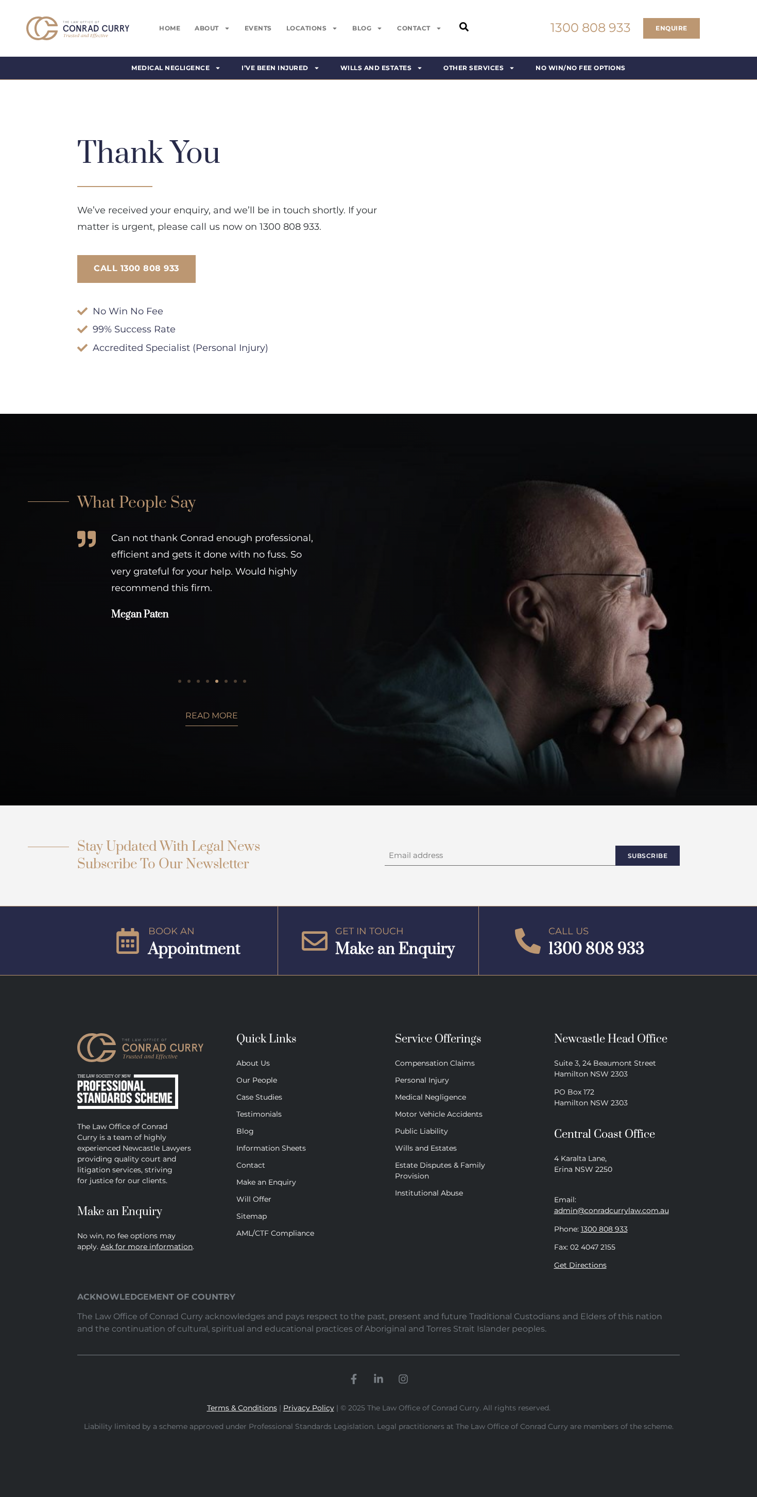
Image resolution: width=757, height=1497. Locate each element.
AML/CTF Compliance (275, 1233)
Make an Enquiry (266, 1182)
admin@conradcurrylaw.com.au (611, 1210)
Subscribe (648, 856)
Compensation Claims (435, 1063)
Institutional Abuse (429, 1193)
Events (258, 28)
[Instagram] (403, 1379)
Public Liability (421, 1131)
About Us (253, 1063)
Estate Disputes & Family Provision (440, 1170)
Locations (306, 28)
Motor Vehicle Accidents (439, 1114)
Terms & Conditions (242, 1407)
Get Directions (580, 1265)
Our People (256, 1080)
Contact (414, 28)
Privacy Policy (308, 1407)
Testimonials (259, 1114)
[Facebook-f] (353, 1379)
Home (169, 28)
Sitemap (251, 1216)
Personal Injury (422, 1080)
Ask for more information (146, 1246)
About (207, 28)
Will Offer (253, 1199)
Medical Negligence (430, 1097)
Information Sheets (271, 1148)
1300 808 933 (604, 1229)
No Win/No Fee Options (581, 68)
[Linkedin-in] (378, 1379)
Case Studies (259, 1097)
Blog (361, 28)
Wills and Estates (426, 1148)
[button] (179, 681)
